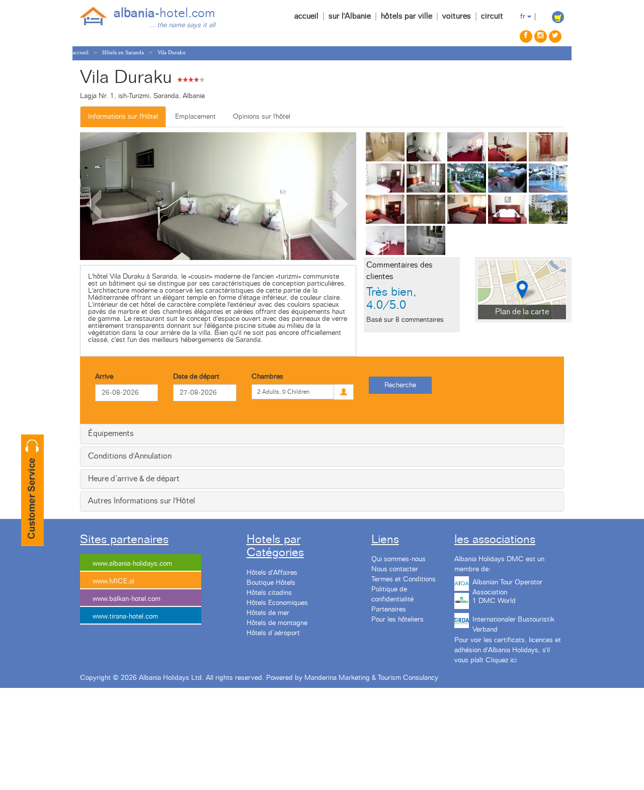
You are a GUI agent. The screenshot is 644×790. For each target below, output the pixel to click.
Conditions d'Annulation (130, 456)
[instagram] (540, 36)
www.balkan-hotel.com (126, 598)
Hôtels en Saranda (123, 52)
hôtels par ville (406, 16)
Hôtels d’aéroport (273, 633)
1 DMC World (494, 600)
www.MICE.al (113, 581)
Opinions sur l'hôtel (261, 116)
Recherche (400, 385)
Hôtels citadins (269, 592)
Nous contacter (394, 569)
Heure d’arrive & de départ (134, 479)
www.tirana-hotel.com (125, 616)
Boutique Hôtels (271, 582)
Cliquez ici (501, 660)
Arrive (104, 376)
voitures (456, 16)
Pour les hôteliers (397, 619)
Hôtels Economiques (277, 602)
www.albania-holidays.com (132, 563)
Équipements (111, 433)
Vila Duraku (171, 52)
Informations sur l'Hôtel (123, 116)
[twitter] (555, 36)
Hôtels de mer (268, 613)
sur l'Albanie (350, 16)
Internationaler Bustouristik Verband (513, 623)
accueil (306, 16)
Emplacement (195, 116)
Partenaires (388, 609)
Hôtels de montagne (277, 623)
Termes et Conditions (403, 579)
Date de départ (196, 376)
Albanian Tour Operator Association (507, 586)
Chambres (267, 376)
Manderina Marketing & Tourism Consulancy (371, 677)
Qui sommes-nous (398, 559)
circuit (492, 16)
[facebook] (526, 36)
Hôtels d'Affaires (272, 572)
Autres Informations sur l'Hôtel (141, 501)
